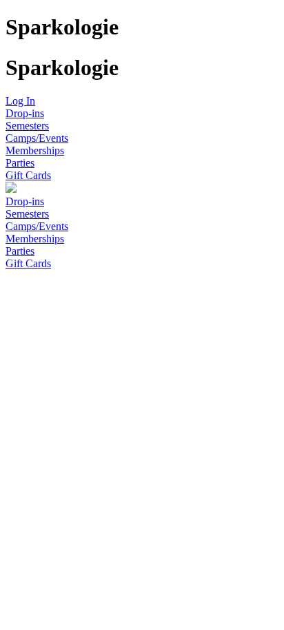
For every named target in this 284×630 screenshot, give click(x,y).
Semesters (27, 126)
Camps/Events (37, 138)
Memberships (35, 150)
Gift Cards (28, 175)
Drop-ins (25, 113)
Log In (20, 101)
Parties (20, 163)
